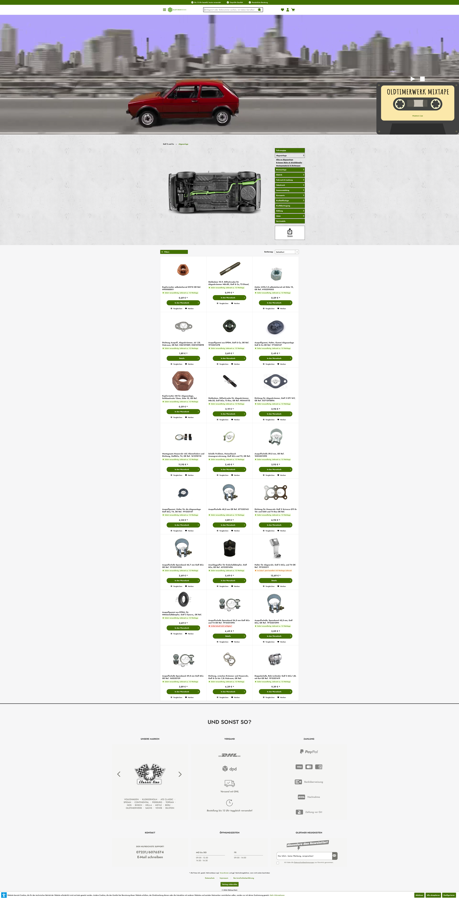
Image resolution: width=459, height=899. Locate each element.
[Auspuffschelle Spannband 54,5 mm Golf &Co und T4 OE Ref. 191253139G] (229, 604)
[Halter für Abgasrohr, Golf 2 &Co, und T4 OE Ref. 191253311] (276, 548)
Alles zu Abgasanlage (284, 159)
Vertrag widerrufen (229, 884)
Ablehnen (419, 895)
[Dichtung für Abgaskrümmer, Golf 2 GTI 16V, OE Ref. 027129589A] (276, 381)
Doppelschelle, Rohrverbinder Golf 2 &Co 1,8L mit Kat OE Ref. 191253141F (275, 677)
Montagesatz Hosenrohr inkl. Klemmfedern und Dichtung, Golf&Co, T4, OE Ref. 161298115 (183, 455)
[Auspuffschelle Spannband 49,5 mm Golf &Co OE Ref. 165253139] (183, 659)
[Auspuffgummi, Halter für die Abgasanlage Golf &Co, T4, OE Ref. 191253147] (183, 493)
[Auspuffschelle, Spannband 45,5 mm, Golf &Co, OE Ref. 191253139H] (276, 604)
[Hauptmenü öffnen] (164, 10)
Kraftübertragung (283, 205)
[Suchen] (259, 10)
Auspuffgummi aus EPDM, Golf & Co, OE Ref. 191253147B (228, 343)
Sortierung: (268, 252)
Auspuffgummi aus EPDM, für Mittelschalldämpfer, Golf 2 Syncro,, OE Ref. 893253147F (182, 613)
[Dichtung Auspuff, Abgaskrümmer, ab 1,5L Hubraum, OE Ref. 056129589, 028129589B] (183, 326)
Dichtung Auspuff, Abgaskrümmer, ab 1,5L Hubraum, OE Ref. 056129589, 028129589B (183, 343)
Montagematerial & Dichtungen (288, 165)
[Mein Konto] (288, 10)
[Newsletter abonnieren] (333, 856)
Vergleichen (177, 308)
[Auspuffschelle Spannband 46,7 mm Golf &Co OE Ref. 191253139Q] (183, 548)
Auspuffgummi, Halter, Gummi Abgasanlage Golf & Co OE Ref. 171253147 (274, 343)
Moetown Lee (417, 115)
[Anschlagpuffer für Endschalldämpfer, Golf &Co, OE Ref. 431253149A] (229, 548)
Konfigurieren (449, 895)
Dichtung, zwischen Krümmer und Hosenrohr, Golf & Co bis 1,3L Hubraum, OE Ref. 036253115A (228, 677)
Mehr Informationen (277, 895)
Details (181, 358)
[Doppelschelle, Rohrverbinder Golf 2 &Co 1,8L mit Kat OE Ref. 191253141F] (276, 659)
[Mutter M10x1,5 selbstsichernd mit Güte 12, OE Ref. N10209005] (276, 270)
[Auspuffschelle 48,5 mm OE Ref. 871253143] (229, 493)
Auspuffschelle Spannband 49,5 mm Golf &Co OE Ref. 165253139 (182, 677)
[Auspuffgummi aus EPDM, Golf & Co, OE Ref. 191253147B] (229, 326)
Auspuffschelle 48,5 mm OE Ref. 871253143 (228, 509)
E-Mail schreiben (150, 857)
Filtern (166, 252)
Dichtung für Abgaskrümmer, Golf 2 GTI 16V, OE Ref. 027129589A (275, 399)
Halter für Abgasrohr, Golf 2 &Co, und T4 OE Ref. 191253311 (275, 566)
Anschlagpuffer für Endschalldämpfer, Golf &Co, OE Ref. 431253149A (227, 566)
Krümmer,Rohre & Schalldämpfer (289, 162)
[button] (4, 895)
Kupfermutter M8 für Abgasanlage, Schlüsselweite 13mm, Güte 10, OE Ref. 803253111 (179, 397)
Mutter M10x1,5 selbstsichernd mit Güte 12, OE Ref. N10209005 (274, 288)
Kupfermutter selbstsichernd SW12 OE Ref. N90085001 (181, 288)
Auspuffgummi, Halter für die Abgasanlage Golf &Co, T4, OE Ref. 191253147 (181, 510)
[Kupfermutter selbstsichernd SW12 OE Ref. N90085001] (183, 270)
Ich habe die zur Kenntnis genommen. (308, 862)
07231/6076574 (150, 852)
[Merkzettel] (282, 10)
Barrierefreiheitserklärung (243, 878)
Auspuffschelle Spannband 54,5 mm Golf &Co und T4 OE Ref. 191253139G (229, 621)
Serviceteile (280, 221)
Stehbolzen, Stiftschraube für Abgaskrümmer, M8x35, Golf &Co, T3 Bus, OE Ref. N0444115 (229, 399)
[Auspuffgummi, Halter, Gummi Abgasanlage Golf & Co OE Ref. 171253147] (276, 326)
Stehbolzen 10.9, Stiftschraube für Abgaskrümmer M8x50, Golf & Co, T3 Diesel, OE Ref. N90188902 (228, 283)
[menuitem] (164, 10)
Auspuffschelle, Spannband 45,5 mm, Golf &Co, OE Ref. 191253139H (273, 621)
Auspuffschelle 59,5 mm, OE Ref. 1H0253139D (269, 455)
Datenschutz (209, 878)
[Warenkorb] (293, 10)
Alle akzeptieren (433, 895)
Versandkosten (224, 873)
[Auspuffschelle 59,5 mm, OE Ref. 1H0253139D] (276, 437)
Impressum (224, 878)
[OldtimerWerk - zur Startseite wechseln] (177, 10)
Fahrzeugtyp (281, 150)
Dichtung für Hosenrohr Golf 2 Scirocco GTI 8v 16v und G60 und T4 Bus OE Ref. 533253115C (276, 510)
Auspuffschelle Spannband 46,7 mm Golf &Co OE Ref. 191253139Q (183, 566)
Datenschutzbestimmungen (304, 862)
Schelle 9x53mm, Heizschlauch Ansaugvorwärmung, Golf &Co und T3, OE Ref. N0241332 (229, 455)
